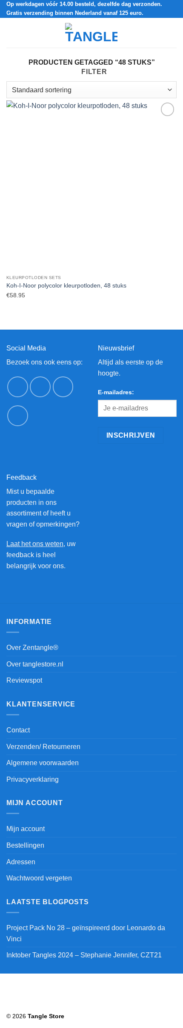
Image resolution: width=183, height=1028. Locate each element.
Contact (18, 730)
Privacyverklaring (32, 779)
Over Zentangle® (32, 647)
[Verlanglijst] (143, 32)
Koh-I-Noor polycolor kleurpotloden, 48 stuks (66, 285)
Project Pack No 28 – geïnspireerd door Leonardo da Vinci (85, 933)
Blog (35, 1004)
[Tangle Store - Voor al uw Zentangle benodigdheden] (91, 33)
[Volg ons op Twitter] (63, 386)
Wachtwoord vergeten (39, 878)
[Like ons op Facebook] (17, 386)
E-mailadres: (116, 392)
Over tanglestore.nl (34, 664)
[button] (11, 32)
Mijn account (25, 828)
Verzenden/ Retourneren (43, 746)
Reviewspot (24, 680)
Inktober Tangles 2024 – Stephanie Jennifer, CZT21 (84, 955)
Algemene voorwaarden (42, 762)
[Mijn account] (158, 32)
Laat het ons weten (34, 543)
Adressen (20, 862)
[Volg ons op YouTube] (17, 415)
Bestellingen (25, 845)
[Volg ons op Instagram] (40, 386)
